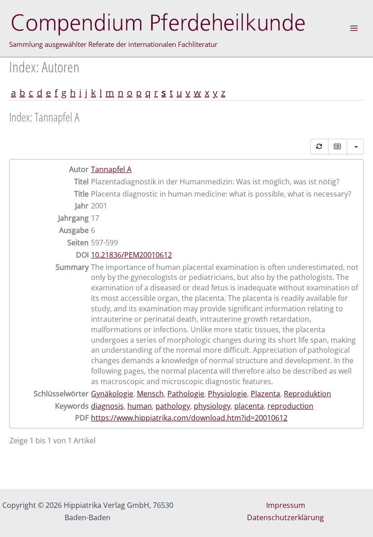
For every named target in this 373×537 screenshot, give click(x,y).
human (139, 406)
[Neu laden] (319, 146)
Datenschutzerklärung (285, 517)
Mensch (150, 394)
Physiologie (227, 394)
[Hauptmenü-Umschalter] (354, 28)
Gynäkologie (112, 394)
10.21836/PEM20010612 (131, 255)
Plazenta (265, 394)
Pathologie (185, 394)
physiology (212, 406)
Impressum (285, 505)
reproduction (290, 406)
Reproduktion (307, 394)
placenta (249, 406)
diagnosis (107, 406)
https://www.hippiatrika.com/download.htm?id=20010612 (189, 418)
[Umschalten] (337, 146)
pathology (173, 406)
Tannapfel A (111, 169)
